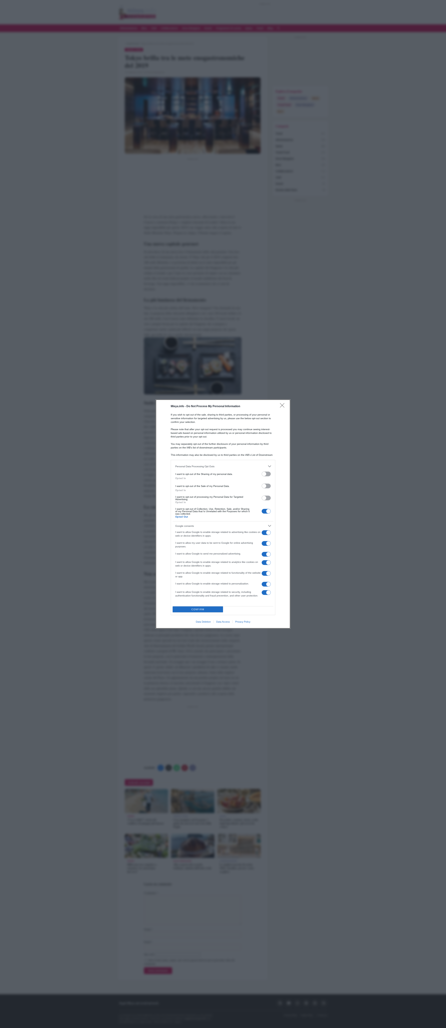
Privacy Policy (242, 621)
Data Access (223, 621)
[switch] (266, 474)
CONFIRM (197, 609)
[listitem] (223, 466)
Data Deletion (203, 621)
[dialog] (223, 514)
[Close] (283, 406)
